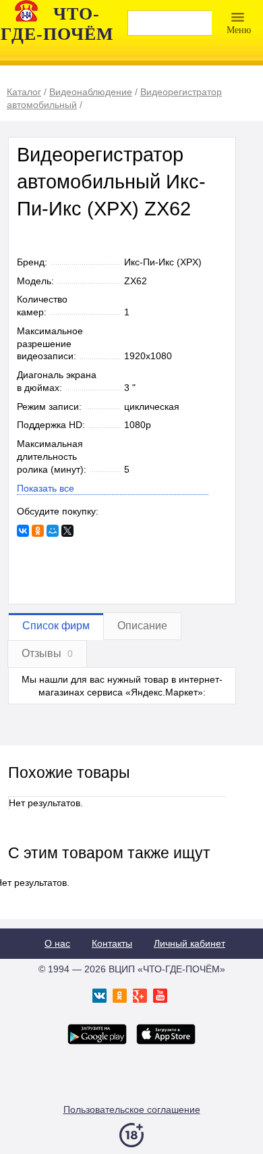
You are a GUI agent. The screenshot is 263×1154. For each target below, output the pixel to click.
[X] (67, 531)
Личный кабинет (189, 943)
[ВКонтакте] (23, 531)
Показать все (45, 488)
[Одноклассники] (38, 531)
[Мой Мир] (53, 531)
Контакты (112, 943)
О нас (57, 943)
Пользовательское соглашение (131, 1109)
